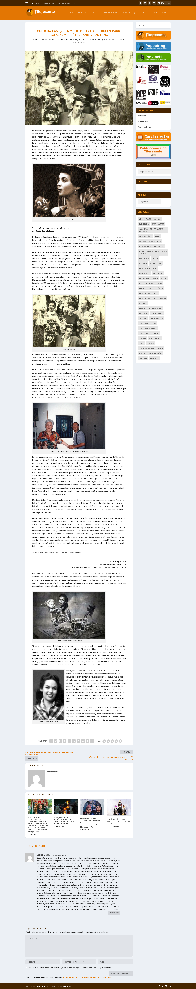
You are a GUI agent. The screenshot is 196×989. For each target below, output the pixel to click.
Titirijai (155, 333)
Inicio (70, 13)
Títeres (150, 343)
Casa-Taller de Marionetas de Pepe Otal (152, 230)
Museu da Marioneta (148, 293)
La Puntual (158, 273)
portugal (143, 313)
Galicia (155, 258)
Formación (126, 13)
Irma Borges (144, 273)
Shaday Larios (157, 313)
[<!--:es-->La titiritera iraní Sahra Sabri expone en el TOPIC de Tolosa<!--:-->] (119, 807)
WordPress (67, 986)
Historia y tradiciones (109, 13)
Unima (160, 348)
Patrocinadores (144, 127)
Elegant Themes (42, 986)
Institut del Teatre (148, 268)
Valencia (143, 358)
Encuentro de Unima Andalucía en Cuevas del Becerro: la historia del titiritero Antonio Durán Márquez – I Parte (90, 823)
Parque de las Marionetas (150, 308)
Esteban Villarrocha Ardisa (151, 246)
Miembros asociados (146, 121)
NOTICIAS (120, 39)
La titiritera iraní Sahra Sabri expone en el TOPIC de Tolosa (118, 821)
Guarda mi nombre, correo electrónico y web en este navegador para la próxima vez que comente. (69, 968)
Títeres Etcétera (146, 348)
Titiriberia (143, 333)
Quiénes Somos (139, 13)
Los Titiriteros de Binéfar (150, 283)
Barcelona (144, 224)
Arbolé (157, 219)
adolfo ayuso (145, 219)
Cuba (157, 236)
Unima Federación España (150, 353)
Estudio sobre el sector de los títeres (153, 252)
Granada (143, 263)
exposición (144, 258)
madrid (142, 288)
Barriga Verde (158, 224)
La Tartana (144, 278)
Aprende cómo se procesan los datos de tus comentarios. (87, 977)
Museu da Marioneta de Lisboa (152, 298)
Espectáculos (81, 13)
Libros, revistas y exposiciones (102, 39)
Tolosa (142, 338)
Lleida (163, 278)
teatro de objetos (147, 323)
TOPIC (141, 343)
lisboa (155, 278)
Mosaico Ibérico (156, 288)
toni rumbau (154, 338)
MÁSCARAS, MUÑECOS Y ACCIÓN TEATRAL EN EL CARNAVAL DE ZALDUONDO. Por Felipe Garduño (65, 820)
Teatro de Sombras (147, 328)
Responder (114, 913)
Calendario (153, 13)
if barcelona (155, 263)
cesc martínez (145, 236)
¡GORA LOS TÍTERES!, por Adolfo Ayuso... (56, 3)
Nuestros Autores (145, 187)
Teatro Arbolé (156, 318)
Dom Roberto (155, 241)
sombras (143, 318)
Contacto (165, 13)
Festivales (94, 13)
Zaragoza (154, 358)
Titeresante (50, 39)
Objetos (142, 303)
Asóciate (141, 116)
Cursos (142, 241)
